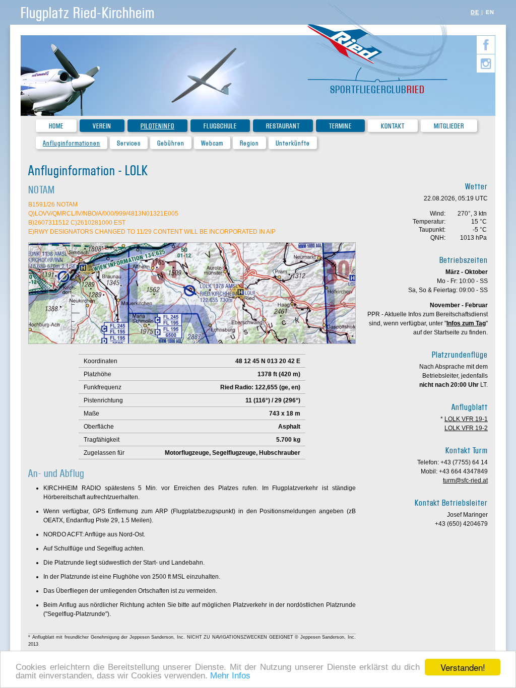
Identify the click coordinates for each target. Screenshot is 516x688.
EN (490, 12)
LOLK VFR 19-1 (466, 419)
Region (249, 143)
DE (475, 12)
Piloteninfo (157, 126)
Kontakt (393, 126)
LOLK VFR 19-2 (466, 428)
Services (129, 143)
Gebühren (170, 143)
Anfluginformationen (71, 143)
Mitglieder (449, 126)
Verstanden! (462, 667)
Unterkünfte (293, 143)
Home (56, 126)
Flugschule (220, 126)
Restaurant (283, 126)
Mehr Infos (230, 675)
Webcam (212, 143)
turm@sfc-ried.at (465, 480)
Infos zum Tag (466, 323)
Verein (102, 126)
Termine (340, 126)
